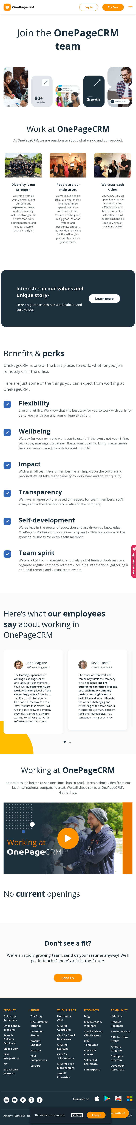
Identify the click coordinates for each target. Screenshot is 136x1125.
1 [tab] (65, 742)
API (6, 1064)
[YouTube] (15, 1102)
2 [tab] (70, 742)
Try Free (113, 7)
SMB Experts (92, 1069)
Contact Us (20, 1115)
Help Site (116, 1016)
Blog (87, 1016)
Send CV (68, 978)
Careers (35, 1065)
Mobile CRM (11, 1048)
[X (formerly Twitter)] (23, 1103)
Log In (89, 7)
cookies (60, 1115)
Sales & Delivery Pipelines (9, 1039)
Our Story (36, 1016)
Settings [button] (77, 1115)
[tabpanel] (33, 691)
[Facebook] (39, 1102)
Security (35, 1050)
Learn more (104, 298)
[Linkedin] (6, 1102)
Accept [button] (96, 1115)
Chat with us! (117, 1113)
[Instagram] (31, 1102)
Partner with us (121, 1031)
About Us (8, 1115)
